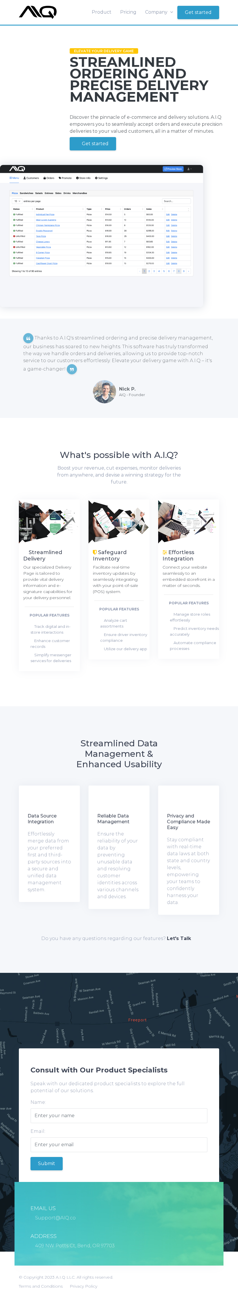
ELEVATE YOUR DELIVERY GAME (104, 51)
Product (101, 12)
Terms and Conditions (41, 1286)
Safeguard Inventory (110, 555)
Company (157, 12)
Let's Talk (179, 938)
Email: (37, 1131)
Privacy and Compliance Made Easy (188, 821)
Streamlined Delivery (42, 555)
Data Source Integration (42, 818)
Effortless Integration (178, 555)
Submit (46, 1163)
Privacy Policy (83, 1286)
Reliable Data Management (113, 818)
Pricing (128, 12)
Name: (38, 1102)
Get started (198, 12)
